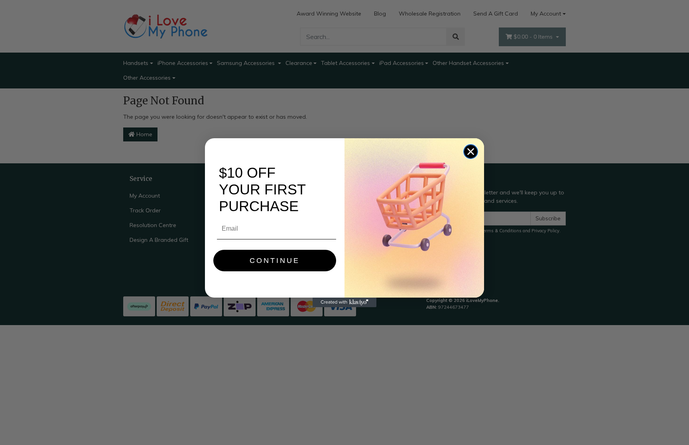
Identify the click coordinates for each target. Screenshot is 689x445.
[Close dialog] (471, 152)
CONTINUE (275, 261)
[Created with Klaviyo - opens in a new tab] (344, 302)
